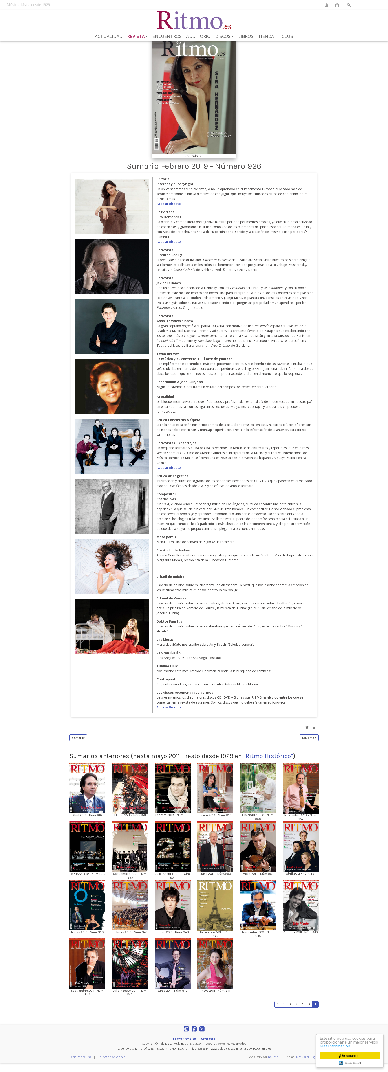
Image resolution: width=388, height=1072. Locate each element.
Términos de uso (80, 1057)
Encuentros (167, 36)
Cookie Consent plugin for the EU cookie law (350, 1063)
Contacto (208, 1039)
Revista (138, 36)
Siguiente (308, 737)
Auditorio (198, 36)
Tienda (268, 36)
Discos (225, 36)
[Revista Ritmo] (194, 20)
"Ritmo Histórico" (268, 756)
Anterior (79, 737)
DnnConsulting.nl (307, 1057)
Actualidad (109, 36)
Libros (246, 36)
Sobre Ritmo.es (184, 1039)
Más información (335, 1045)
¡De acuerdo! (350, 1055)
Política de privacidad (112, 1057)
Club (287, 36)
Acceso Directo (169, 204)
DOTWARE (275, 1057)
